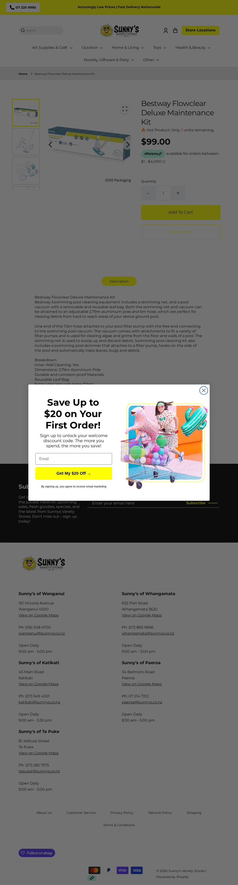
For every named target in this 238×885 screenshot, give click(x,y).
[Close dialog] (204, 390)
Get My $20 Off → (73, 473)
